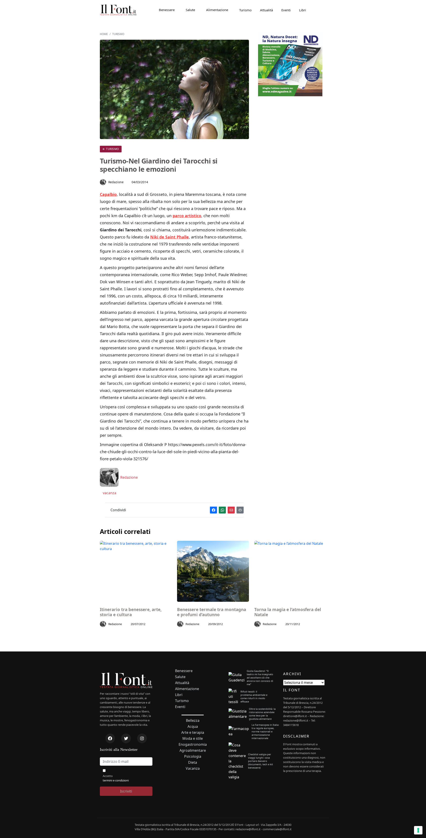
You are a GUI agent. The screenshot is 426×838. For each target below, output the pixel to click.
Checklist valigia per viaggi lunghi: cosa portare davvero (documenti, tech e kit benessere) (260, 761)
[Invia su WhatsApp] (222, 510)
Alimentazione (217, 10)
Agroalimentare (192, 750)
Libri (302, 10)
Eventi (286, 10)
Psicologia (192, 756)
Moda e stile (192, 738)
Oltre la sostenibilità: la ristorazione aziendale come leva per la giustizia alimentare (262, 713)
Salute (190, 10)
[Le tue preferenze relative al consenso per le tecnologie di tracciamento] (418, 830)
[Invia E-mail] (231, 510)
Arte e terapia (192, 732)
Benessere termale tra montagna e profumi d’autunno (211, 612)
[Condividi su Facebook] (213, 510)
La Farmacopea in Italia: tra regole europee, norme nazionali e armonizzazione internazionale (265, 731)
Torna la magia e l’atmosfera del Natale (287, 612)
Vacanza (193, 768)
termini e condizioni (116, 780)
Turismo (245, 10)
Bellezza (192, 720)
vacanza (109, 492)
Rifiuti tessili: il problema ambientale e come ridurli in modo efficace (254, 696)
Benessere (167, 10)
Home (104, 34)
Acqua (192, 726)
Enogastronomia (193, 744)
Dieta (192, 762)
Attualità (266, 10)
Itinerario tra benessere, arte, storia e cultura (131, 612)
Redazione (116, 182)
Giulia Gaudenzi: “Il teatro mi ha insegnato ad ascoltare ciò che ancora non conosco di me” (260, 677)
